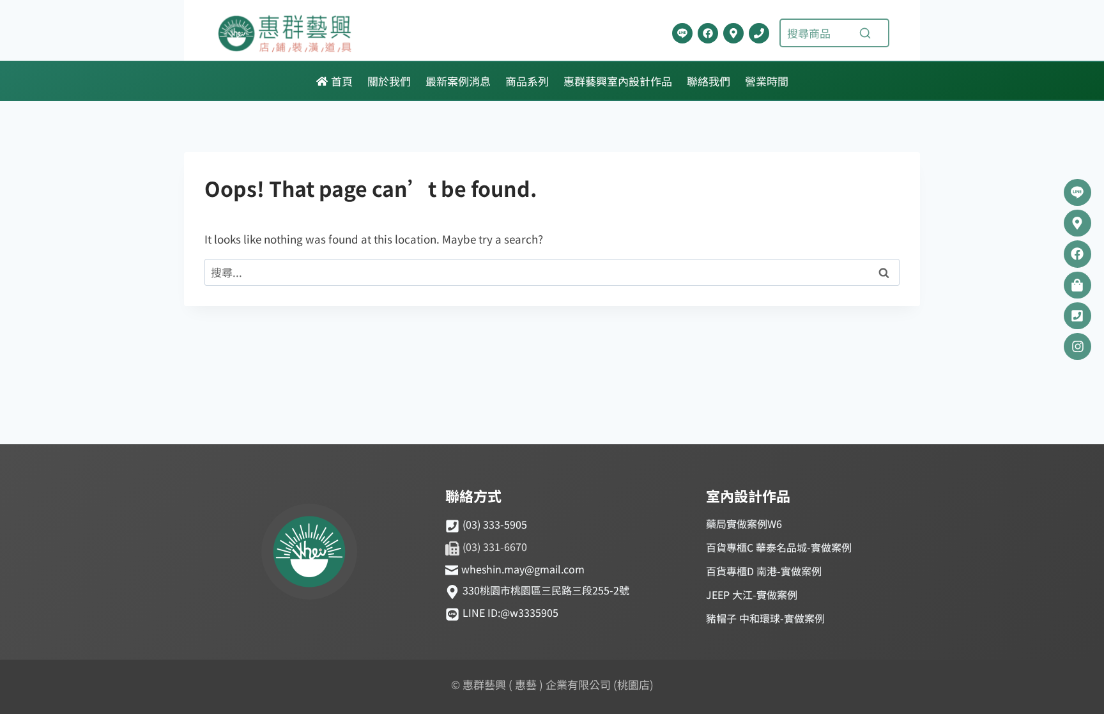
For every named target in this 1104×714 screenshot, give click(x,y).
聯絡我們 (708, 81)
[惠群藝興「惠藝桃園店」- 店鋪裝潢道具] (682, 33)
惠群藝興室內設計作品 (618, 81)
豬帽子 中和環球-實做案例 (765, 618)
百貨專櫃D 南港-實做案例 (764, 570)
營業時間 (766, 81)
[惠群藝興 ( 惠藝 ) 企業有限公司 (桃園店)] (309, 553)
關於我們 (389, 81)
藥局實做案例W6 (744, 523)
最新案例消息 (458, 81)
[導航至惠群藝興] (733, 33)
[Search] (865, 33)
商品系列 (527, 81)
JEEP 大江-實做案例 (751, 594)
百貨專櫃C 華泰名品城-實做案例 (779, 547)
